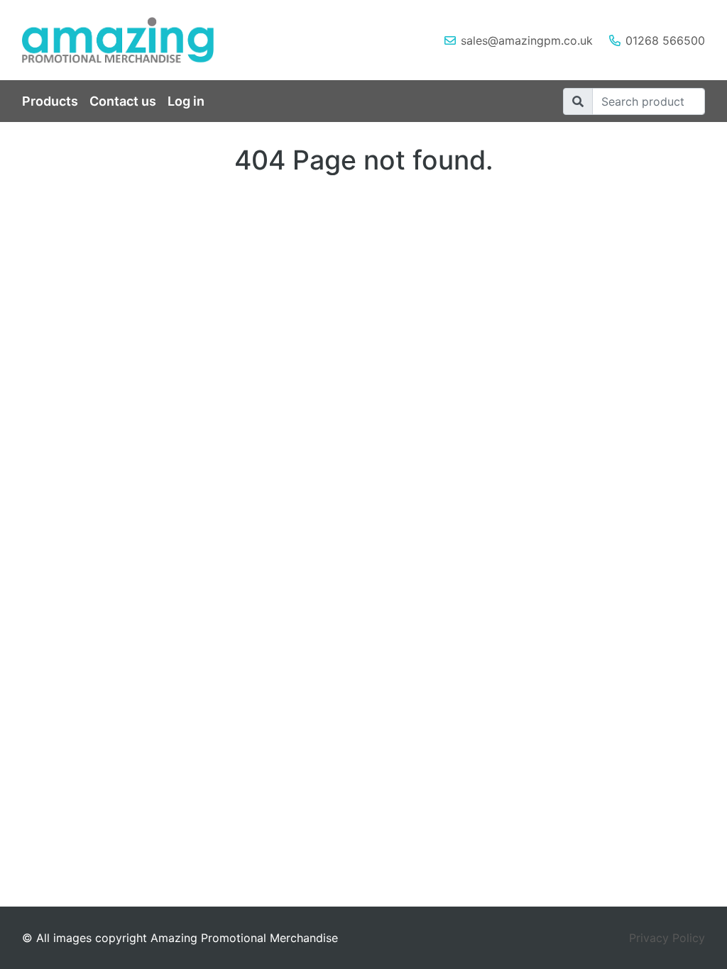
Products (50, 101)
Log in (186, 101)
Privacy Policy (667, 938)
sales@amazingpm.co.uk (527, 40)
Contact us (122, 101)
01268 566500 (665, 40)
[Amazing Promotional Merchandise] (129, 40)
